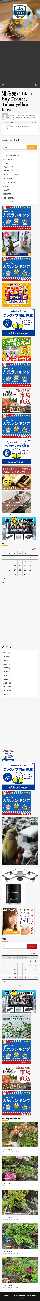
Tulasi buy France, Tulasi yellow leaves (24, 117)
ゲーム (5, 163)
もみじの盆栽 (7, 1251)
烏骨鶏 (5, 186)
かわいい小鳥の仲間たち (11, 155)
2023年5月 (7, 653)
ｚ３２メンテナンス (10, 202)
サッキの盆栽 (7, 1217)
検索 (4, 939)
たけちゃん (7, 1152)
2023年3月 (7, 660)
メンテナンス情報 (9, 182)
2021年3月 (7, 675)
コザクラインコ (8, 167)
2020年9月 (7, 694)
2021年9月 (7, 668)
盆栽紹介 (6, 190)
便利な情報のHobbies (8, 115)
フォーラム (18, 115)
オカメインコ (7, 159)
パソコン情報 (7, 178)
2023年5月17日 (15, 1152)
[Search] (36, 85)
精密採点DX (7, 194)
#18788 (34, 122)
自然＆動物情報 (8, 198)
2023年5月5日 (15, 1219)
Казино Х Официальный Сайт (23, 126)
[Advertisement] (20, 62)
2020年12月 (7, 683)
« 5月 (3, 582)
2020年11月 (7, 687)
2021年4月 (7, 671)
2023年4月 (7, 656)
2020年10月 (7, 690)
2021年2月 (7, 679)
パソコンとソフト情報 (10, 174)
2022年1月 (7, 664)
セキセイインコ (8, 171)
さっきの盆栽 (7, 1149)
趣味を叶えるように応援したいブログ (20, 27)
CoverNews (29, 1295)
